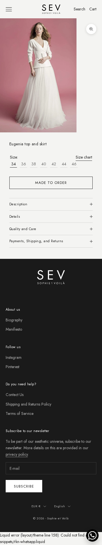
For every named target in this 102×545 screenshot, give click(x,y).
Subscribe (24, 486)
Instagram (14, 357)
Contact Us (15, 394)
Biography (14, 320)
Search (79, 9)
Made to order (51, 182)
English (59, 506)
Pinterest (12, 367)
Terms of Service (19, 413)
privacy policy (17, 454)
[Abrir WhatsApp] (92, 535)
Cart (92, 9)
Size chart (84, 157)
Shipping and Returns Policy (28, 404)
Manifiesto (14, 329)
